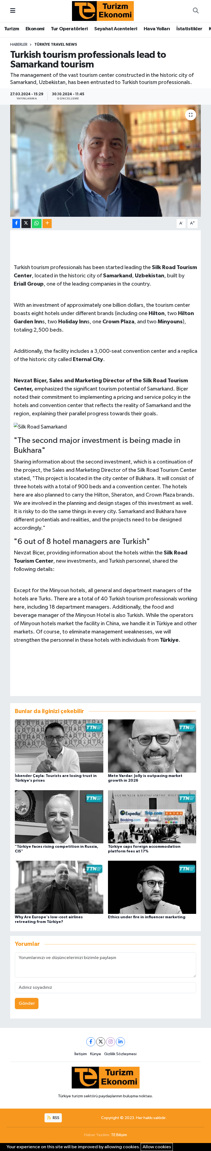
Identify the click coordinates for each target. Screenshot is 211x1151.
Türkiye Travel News (55, 45)
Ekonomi (35, 28)
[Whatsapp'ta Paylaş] (36, 223)
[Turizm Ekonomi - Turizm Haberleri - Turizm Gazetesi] (103, 10)
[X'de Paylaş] (26, 223)
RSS (55, 1118)
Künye (95, 1054)
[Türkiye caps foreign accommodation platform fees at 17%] (152, 816)
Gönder (27, 1003)
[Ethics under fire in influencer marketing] (152, 887)
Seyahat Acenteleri (115, 28)
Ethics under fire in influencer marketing (146, 917)
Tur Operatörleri (69, 28)
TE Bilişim (119, 1135)
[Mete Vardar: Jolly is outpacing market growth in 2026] (152, 746)
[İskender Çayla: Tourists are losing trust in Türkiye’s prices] (59, 746)
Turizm (11, 28)
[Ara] (195, 11)
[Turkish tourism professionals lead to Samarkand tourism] (105, 161)
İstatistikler (189, 28)
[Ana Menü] (12, 11)
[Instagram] (110, 1041)
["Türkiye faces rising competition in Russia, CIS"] (59, 816)
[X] (100, 1041)
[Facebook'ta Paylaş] (16, 223)
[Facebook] (90, 1041)
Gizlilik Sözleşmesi (120, 1054)
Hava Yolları (157, 28)
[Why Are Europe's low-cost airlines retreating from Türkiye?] (59, 887)
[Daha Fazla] (47, 223)
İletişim (80, 1054)
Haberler (18, 45)
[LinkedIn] (120, 1041)
